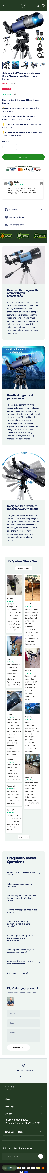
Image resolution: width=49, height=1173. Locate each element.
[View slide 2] (23, 1076)
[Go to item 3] (24, 65)
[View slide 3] (26, 1076)
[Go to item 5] (43, 65)
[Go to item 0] (6, 65)
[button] (6, 183)
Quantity (5, 141)
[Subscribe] (40, 1156)
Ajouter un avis (23, 568)
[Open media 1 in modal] (40, 16)
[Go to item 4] (34, 65)
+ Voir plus (23, 837)
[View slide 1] (20, 1076)
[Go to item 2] (15, 65)
